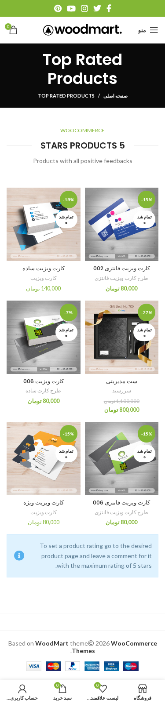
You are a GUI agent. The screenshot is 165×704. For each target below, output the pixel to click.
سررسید (121, 390)
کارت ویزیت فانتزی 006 (121, 502)
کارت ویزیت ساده (43, 268)
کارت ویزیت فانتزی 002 (121, 268)
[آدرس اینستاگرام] (84, 8)
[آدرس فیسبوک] (109, 8)
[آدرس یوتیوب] (71, 8)
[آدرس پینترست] (57, 8)
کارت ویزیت (43, 278)
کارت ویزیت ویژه (43, 502)
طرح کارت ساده (43, 390)
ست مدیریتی (121, 381)
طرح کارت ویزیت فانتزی (121, 278)
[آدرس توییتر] (97, 8)
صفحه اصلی (115, 95)
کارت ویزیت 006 (43, 381)
